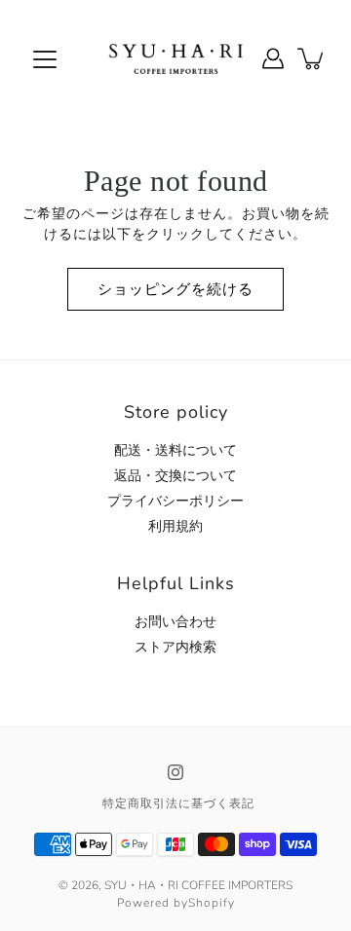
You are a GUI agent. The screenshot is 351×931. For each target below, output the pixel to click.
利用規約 (175, 526)
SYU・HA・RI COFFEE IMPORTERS (198, 885)
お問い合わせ (175, 622)
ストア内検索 (175, 647)
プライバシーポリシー (175, 501)
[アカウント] (273, 58)
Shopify (211, 903)
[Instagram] (175, 772)
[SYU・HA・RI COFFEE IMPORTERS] (176, 58)
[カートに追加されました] (312, 58)
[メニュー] (44, 59)
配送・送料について (175, 450)
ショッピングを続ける (176, 289)
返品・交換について (175, 475)
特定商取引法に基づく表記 (178, 803)
